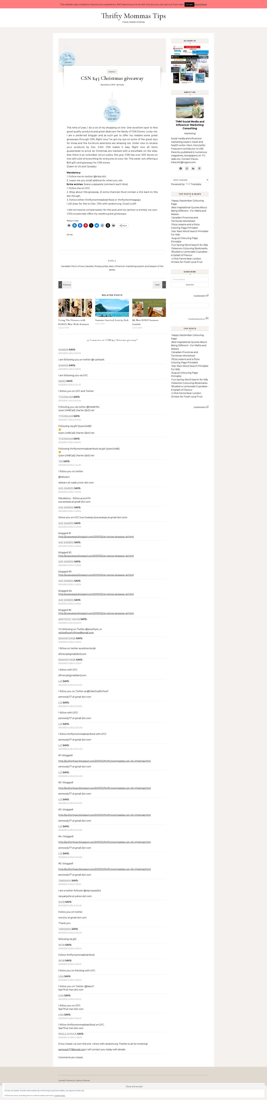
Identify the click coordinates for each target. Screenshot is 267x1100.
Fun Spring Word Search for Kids (189, 245)
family (112, 72)
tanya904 (64, 880)
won (61, 902)
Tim (60, 461)
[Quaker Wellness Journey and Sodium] (159, 284)
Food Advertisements (195, 319)
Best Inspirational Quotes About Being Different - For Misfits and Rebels (189, 211)
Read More (201, 4)
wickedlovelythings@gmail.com (76, 632)
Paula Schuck (67, 1034)
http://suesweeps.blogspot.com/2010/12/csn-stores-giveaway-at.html (96, 536)
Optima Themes (82, 1080)
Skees (62, 381)
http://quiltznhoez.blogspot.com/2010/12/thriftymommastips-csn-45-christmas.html (104, 761)
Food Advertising (199, 296)
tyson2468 (65, 397)
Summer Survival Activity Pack (112, 320)
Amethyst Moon (69, 619)
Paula (121, 84)
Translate (196, 184)
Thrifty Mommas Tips (133, 15)
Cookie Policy (59, 1095)
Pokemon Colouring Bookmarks (189, 248)
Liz (60, 681)
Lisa (61, 976)
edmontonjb (67, 638)
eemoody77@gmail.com (72, 1049)
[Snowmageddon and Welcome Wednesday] (64, 284)
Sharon (63, 349)
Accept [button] (189, 4)
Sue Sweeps (66, 488)
